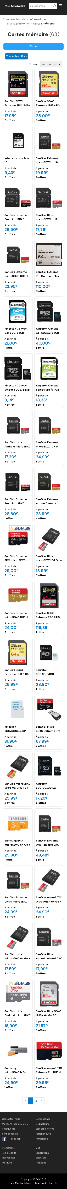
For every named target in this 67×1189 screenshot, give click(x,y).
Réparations (42, 1152)
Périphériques (43, 1133)
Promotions (8, 1147)
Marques (7, 1162)
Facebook (14, 1138)
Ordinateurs (42, 1123)
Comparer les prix (14, 19)
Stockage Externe (18, 23)
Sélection (41, 1157)
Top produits (9, 1152)
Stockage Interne (45, 1128)
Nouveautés (8, 1157)
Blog (38, 1147)
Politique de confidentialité (10, 1131)
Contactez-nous (11, 1118)
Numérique (42, 1138)
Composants (43, 1118)
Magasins (41, 1162)
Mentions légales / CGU (15, 1123)
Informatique (38, 19)
